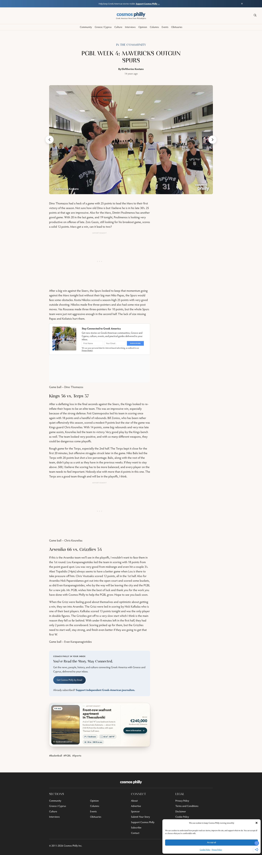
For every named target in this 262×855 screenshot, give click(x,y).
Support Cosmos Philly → (148, 3)
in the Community (131, 45)
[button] (256, 822)
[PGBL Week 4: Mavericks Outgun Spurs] (131, 139)
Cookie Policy (205, 849)
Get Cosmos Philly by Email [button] (69, 679)
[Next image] (212, 140)
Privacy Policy (217, 849)
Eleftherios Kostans (133, 69)
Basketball (56, 755)
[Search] (255, 15)
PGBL (68, 755)
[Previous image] (49, 140)
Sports (77, 755)
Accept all (211, 842)
